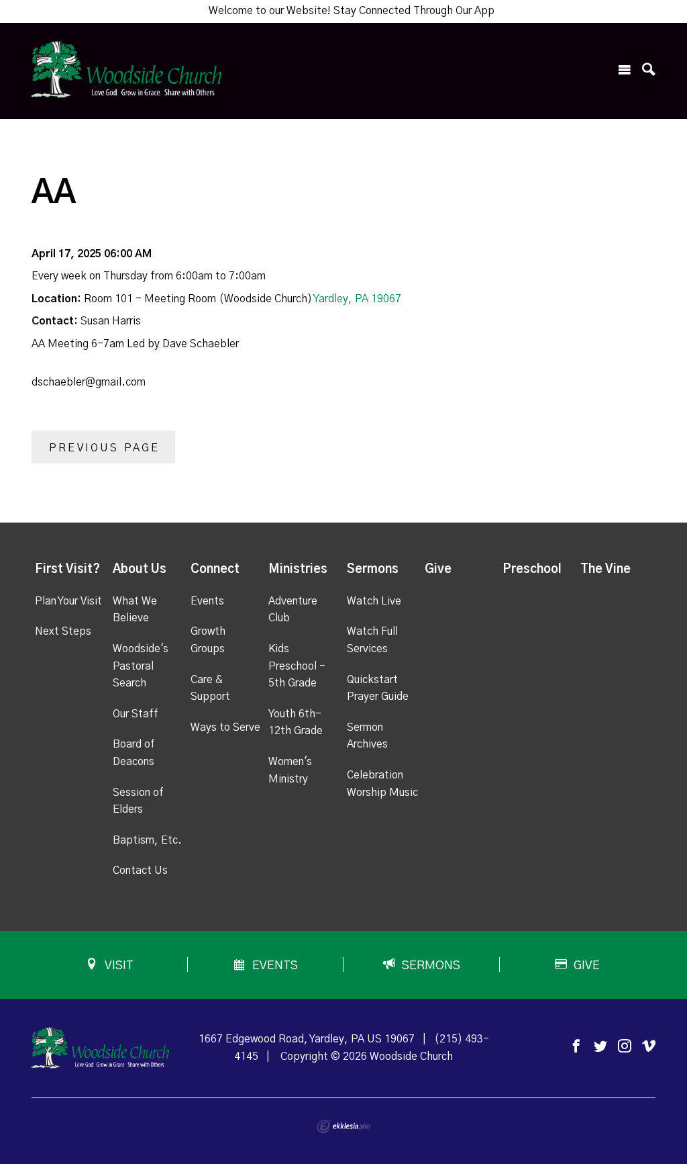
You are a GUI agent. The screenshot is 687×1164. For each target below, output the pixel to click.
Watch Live (374, 601)
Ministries (297, 570)
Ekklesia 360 (343, 1126)
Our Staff (135, 714)
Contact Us (140, 870)
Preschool (532, 570)
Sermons (373, 570)
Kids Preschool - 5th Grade (296, 665)
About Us (139, 570)
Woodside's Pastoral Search (140, 665)
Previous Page (104, 448)
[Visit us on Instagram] (624, 1047)
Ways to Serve (225, 727)
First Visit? (67, 570)
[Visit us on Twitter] (600, 1047)
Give (438, 570)
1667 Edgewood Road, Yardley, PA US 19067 (307, 1039)
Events (207, 601)
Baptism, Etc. (147, 840)
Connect (215, 570)
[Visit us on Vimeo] (648, 1047)
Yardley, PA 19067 (357, 299)
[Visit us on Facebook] (576, 1047)
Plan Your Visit (68, 601)
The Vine (605, 570)
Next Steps (63, 631)
